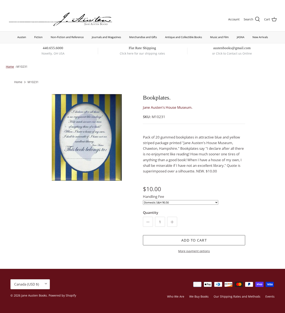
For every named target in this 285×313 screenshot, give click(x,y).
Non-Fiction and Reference (67, 37)
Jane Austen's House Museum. (167, 107)
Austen (21, 37)
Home (10, 67)
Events (270, 296)
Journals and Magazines (106, 37)
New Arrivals (260, 37)
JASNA (240, 37)
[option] (87, 137)
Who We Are (175, 296)
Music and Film (219, 37)
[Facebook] (16, 3)
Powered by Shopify (62, 295)
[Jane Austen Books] (60, 19)
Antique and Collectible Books (183, 37)
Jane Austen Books (34, 295)
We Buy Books (199, 296)
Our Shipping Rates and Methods (237, 296)
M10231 (22, 67)
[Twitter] (9, 3)
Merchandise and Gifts (143, 37)
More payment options (194, 251)
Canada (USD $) (261, 4)
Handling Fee (153, 196)
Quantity (150, 212)
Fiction (38, 37)
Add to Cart (194, 240)
